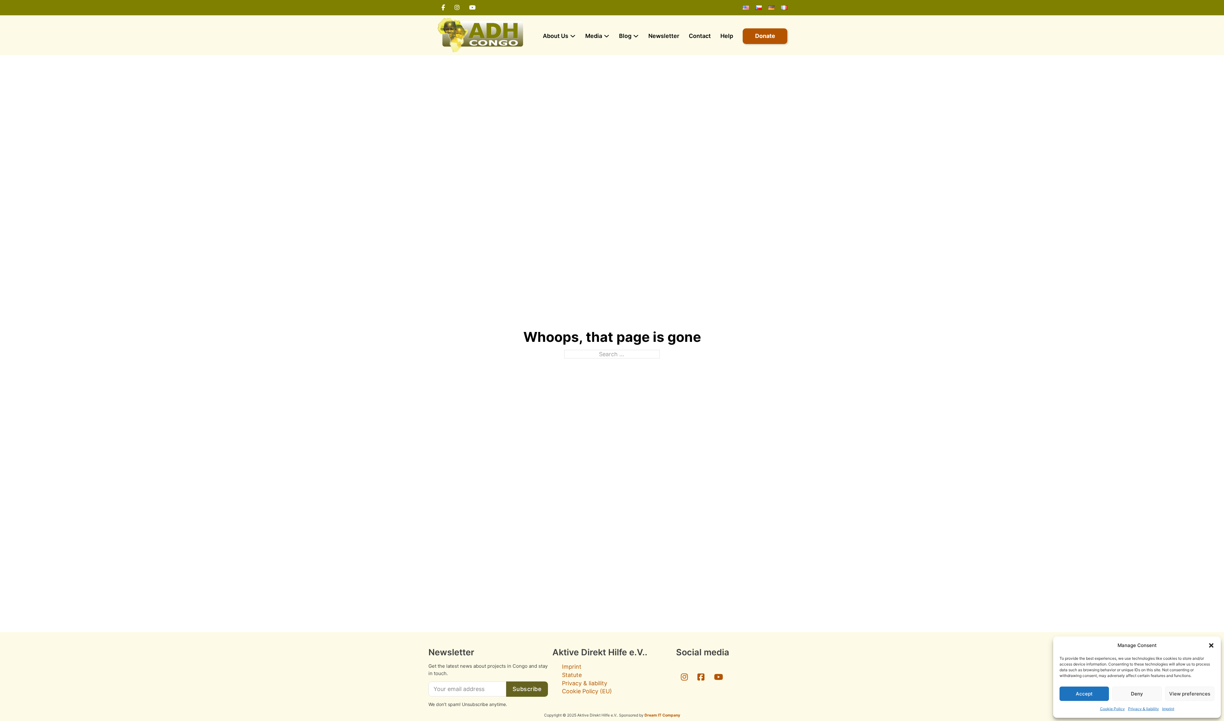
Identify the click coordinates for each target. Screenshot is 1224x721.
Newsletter (663, 36)
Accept (1084, 694)
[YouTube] (472, 7)
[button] (1211, 645)
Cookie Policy (1112, 708)
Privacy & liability (1143, 708)
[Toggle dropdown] (573, 36)
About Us (555, 36)
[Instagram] (457, 7)
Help (726, 36)
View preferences (1189, 694)
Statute (572, 675)
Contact (700, 36)
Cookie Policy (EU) (587, 691)
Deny (1137, 694)
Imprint (1168, 708)
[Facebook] (443, 7)
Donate (765, 36)
